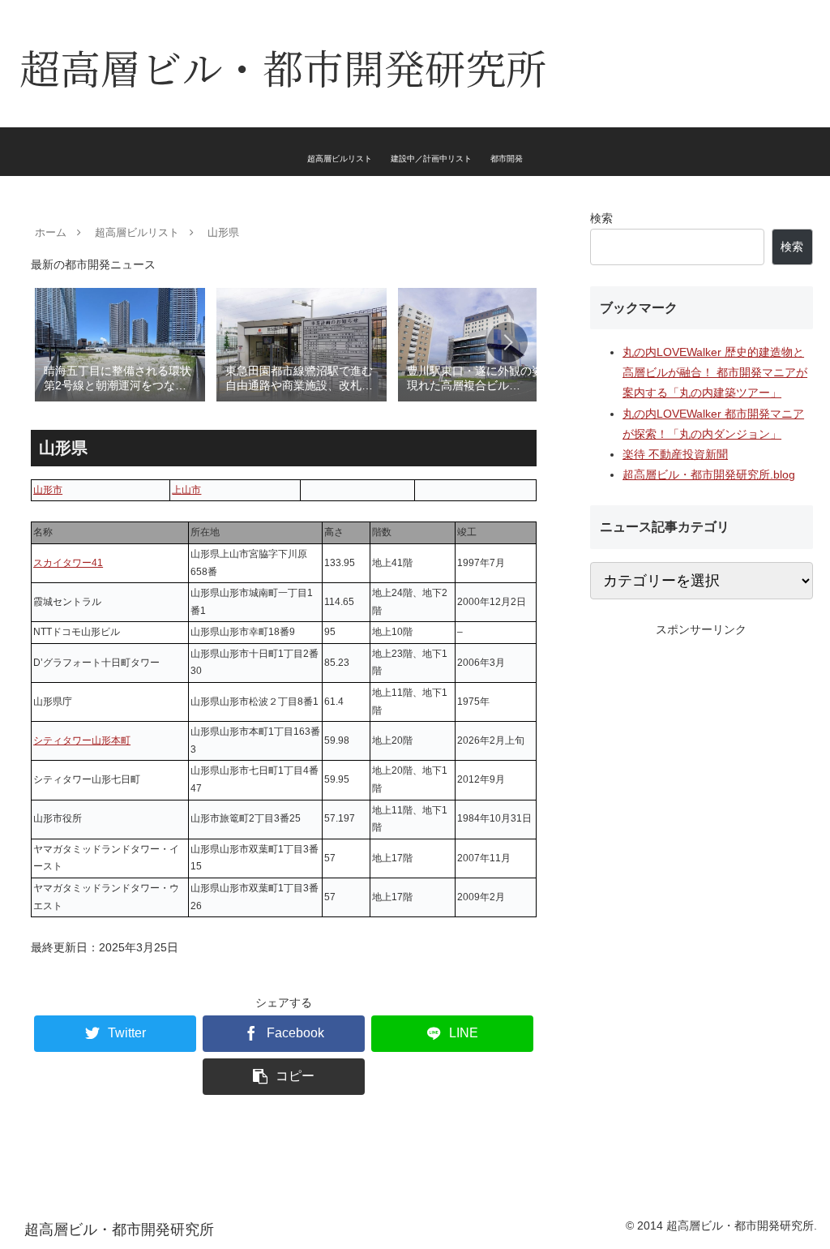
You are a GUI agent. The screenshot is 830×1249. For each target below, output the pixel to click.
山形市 (47, 490)
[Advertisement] (701, 741)
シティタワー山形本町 (81, 740)
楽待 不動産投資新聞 (675, 454)
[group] (120, 343)
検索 (601, 218)
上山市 (186, 490)
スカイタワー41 (68, 563)
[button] (507, 342)
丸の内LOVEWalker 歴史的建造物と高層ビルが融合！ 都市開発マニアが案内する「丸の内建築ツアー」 (714, 372)
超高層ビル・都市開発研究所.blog (708, 474)
